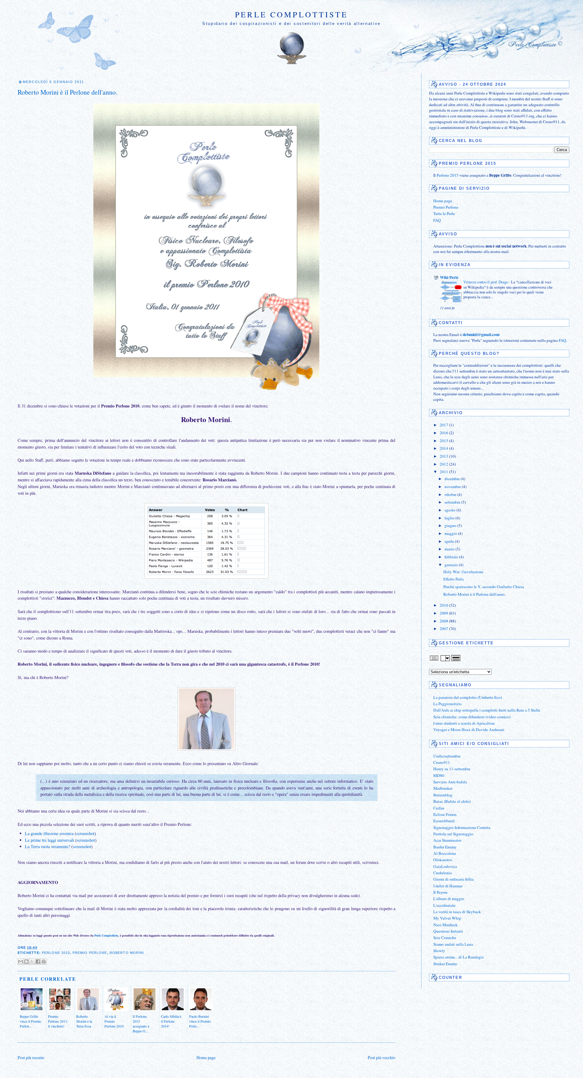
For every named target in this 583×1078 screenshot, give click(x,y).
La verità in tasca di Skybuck (457, 911)
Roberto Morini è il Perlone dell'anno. (67, 92)
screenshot (85, 833)
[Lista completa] (434, 660)
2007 (444, 628)
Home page (206, 1057)
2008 (444, 621)
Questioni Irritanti (448, 931)
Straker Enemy (445, 963)
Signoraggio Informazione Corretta (461, 827)
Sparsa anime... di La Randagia (458, 957)
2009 (444, 613)
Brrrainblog (442, 795)
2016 (444, 432)
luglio (450, 518)
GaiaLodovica (445, 866)
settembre (453, 502)
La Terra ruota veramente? (47, 846)
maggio (451, 533)
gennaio (452, 564)
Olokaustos (442, 859)
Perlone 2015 (448, 175)
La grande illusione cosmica (49, 833)
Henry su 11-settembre (451, 768)
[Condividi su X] (32, 961)
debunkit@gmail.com (481, 334)
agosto (450, 510)
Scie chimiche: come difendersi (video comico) (471, 716)
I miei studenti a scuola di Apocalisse (464, 723)
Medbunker (442, 788)
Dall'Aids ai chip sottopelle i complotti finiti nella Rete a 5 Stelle (486, 710)
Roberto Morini (127, 953)
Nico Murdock (445, 924)
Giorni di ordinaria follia (453, 879)
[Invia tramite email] (21, 961)
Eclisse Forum (444, 814)
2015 (444, 440)
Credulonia (442, 872)
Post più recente (31, 1057)
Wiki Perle (449, 277)
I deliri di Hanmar (447, 886)
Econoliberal (444, 820)
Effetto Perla (453, 579)
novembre (453, 486)
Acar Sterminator (447, 840)
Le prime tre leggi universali (49, 840)
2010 (444, 605)
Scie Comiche (444, 937)
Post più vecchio (381, 1057)
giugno (451, 525)
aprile (450, 541)
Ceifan (438, 808)
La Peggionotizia (447, 703)
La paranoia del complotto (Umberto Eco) (467, 697)
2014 (444, 448)
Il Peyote (440, 892)
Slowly (439, 950)
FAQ (437, 220)
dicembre (453, 478)
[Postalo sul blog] (26, 961)
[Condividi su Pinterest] (44, 961)
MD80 (438, 775)
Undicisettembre (447, 756)
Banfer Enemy (445, 847)
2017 (444, 425)
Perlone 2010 (56, 953)
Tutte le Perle (444, 213)
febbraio (452, 557)
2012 (444, 464)
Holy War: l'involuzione (463, 571)
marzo (450, 549)
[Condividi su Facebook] (38, 961)
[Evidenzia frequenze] (456, 660)
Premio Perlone (90, 953)
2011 (444, 471)
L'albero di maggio (448, 898)
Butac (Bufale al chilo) (452, 801)
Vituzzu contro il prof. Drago (486, 282)
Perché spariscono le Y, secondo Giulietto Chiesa (483, 586)
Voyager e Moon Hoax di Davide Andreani (468, 729)
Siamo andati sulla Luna (453, 944)
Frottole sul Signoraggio (453, 834)
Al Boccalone (444, 853)
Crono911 (441, 762)
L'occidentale (444, 905)
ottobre (451, 494)
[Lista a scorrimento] (445, 660)
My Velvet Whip (447, 918)
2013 (444, 456)
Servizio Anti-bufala (450, 782)
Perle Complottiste (291, 14)
